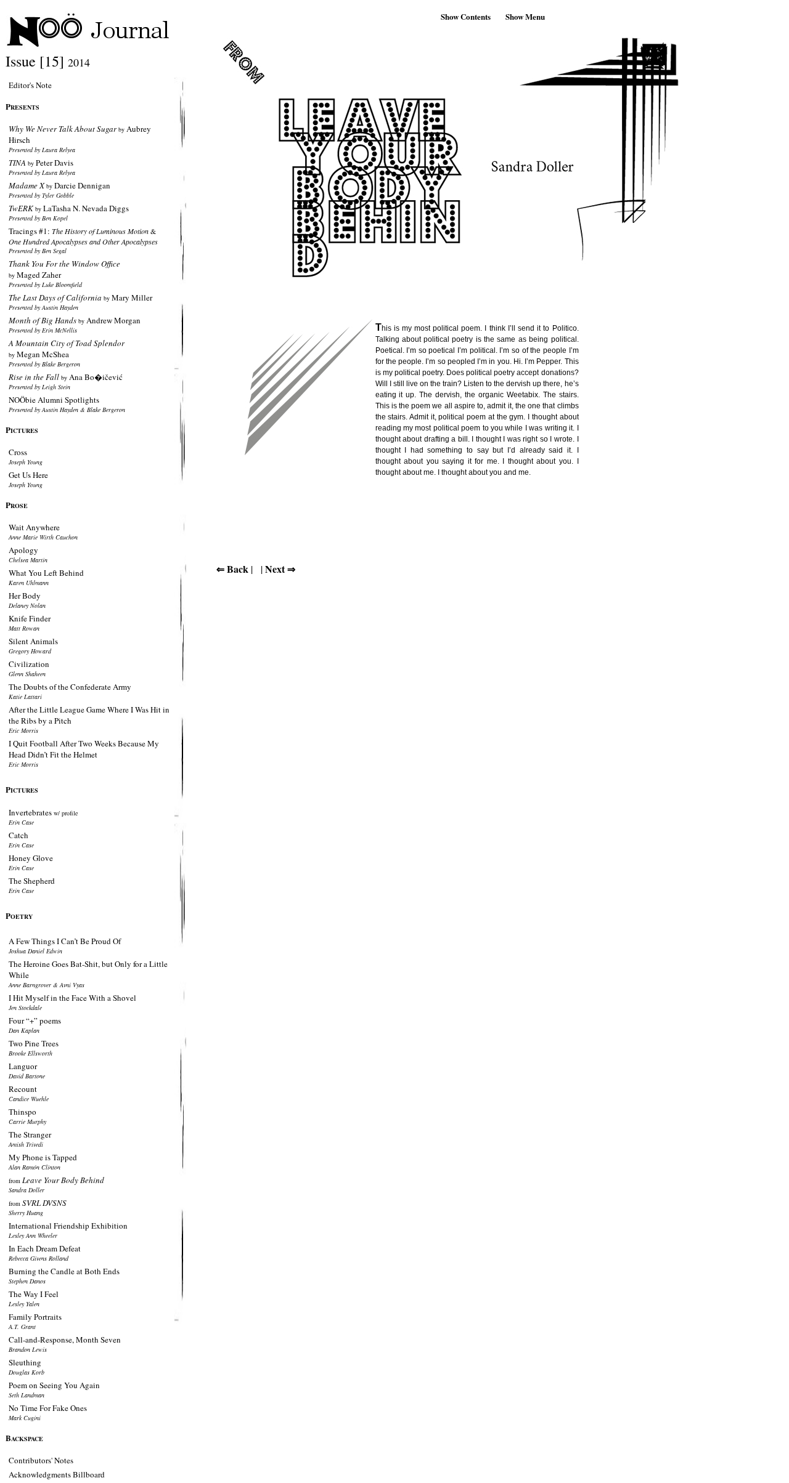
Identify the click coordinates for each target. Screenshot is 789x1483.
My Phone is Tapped (43, 1157)
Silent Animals (33, 641)
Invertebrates (43, 812)
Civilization (29, 663)
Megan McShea (67, 348)
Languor (23, 1066)
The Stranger (30, 1134)
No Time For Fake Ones (48, 1407)
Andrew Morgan (75, 320)
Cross (18, 452)
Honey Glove (31, 857)
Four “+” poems (35, 1020)
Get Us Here (28, 474)
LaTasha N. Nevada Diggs (69, 208)
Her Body (25, 595)
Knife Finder (30, 618)
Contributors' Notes (41, 1460)
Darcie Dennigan (59, 185)
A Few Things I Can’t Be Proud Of (65, 941)
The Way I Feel (34, 1293)
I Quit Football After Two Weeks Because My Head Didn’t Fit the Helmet (84, 749)
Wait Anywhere (34, 527)
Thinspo (22, 1111)
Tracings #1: (83, 235)
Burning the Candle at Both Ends (64, 1271)
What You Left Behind (46, 572)
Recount (23, 1088)
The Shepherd (32, 880)
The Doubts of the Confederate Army (70, 686)
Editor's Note (30, 85)
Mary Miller (80, 297)
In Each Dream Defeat (45, 1248)
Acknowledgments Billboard (57, 1474)
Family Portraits (35, 1316)
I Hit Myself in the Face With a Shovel (72, 997)
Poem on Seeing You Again (54, 1385)
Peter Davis (41, 162)
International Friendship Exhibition (68, 1225)
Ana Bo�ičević (66, 376)
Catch (18, 835)
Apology (23, 550)
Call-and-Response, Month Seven (65, 1339)
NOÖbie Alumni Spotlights (54, 399)
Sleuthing (25, 1362)
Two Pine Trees (34, 1043)
